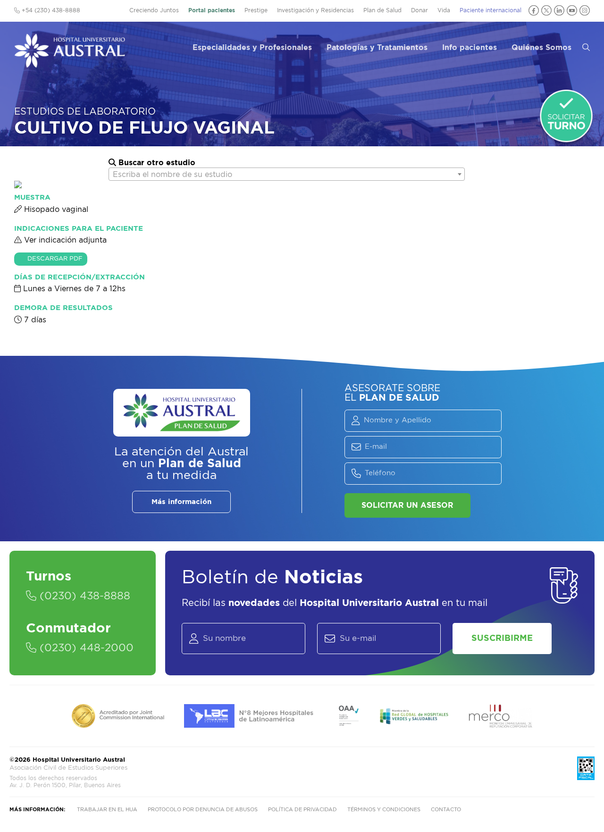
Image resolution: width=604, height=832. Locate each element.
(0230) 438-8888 (83, 596)
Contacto (446, 809)
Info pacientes (469, 47)
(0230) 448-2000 (85, 648)
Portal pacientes (211, 10)
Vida (443, 10)
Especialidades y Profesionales (252, 47)
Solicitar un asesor (407, 505)
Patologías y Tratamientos (377, 47)
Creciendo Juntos (154, 10)
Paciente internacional (490, 10)
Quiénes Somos (541, 47)
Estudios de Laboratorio (85, 112)
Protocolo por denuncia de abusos (203, 809)
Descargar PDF (55, 259)
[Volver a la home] (69, 63)
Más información (181, 501)
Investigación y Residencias (315, 10)
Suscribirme (502, 638)
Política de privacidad (302, 809)
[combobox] (287, 174)
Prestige (256, 10)
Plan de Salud (382, 10)
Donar (419, 10)
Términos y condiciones (383, 809)
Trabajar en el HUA (107, 809)
